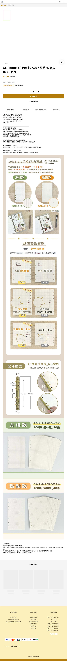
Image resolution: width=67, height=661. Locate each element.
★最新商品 (11, 5)
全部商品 (3, 5)
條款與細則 (33, 626)
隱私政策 (33, 628)
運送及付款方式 (33, 622)
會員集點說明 (33, 617)
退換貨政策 (33, 624)
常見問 (33, 619)
